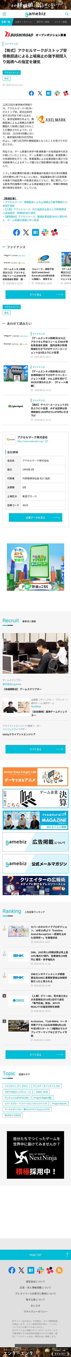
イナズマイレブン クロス (16, 1085)
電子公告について (35, 1299)
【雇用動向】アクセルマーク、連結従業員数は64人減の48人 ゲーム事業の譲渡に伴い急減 (35, 218)
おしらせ (35, 1305)
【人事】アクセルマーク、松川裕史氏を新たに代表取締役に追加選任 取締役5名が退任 (34, 211)
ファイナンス (11, 43)
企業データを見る (35, 517)
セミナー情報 (60, 21)
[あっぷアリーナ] (35, 567)
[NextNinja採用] (35, 1155)
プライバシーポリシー (35, 1311)
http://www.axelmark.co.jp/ (30, 441)
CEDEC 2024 (42, 1091)
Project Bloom (59, 1103)
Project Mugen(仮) (43, 1097)
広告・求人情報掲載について (35, 1287)
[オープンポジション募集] (35, 34)
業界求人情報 (43, 21)
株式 (6, 78)
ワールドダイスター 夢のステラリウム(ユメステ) (27, 1109)
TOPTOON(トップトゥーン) (17, 1091)
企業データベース (23, 21)
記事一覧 (6, 21)
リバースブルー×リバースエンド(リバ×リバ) (25, 1103)
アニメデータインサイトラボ (46, 1085)
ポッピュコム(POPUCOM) (16, 1097)
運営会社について (35, 1281)
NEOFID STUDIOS (12, 1115)
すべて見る (35, 294)
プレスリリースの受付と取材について (35, 1293)
